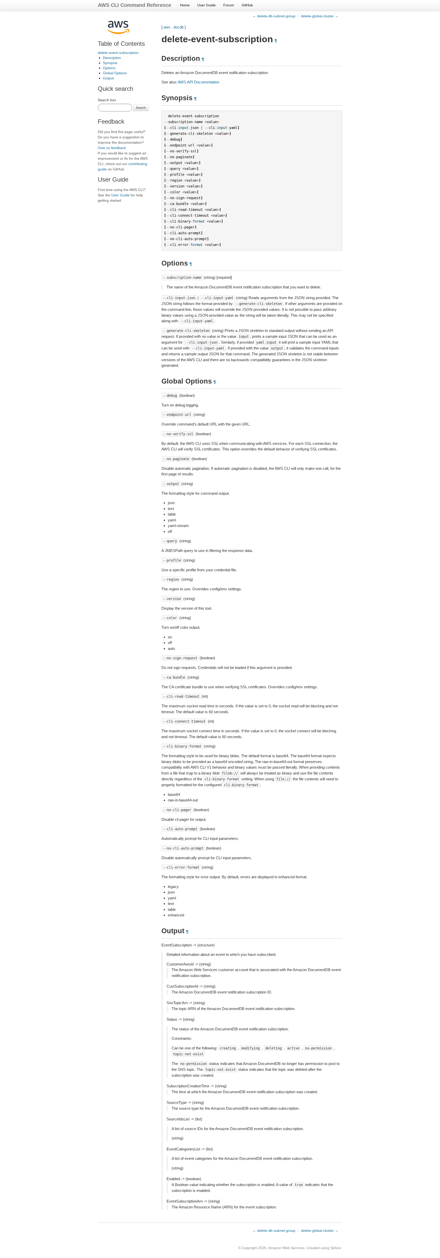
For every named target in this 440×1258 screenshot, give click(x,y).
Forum (228, 5)
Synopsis (110, 63)
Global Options (115, 73)
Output (108, 78)
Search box (107, 100)
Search (141, 107)
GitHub (247, 5)
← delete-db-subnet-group (274, 16)
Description (112, 58)
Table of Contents (121, 43)
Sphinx (335, 1248)
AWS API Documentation (198, 82)
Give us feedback (112, 148)
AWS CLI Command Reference (134, 5)
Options (109, 68)
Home (185, 5)
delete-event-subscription (118, 53)
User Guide (206, 5)
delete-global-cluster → (319, 16)
